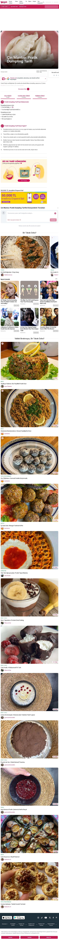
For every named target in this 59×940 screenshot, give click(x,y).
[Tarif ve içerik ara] (43, 2)
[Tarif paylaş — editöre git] (24, 170)
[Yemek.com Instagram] (38, 917)
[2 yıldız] (56, 75)
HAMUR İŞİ (3, 570)
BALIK (2, 854)
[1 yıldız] (54, 75)
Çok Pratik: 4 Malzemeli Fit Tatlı (11, 667)
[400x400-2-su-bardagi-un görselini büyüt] (12, 107)
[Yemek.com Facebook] (53, 917)
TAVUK (2, 270)
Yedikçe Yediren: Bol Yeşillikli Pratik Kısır (14, 383)
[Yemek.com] (4, 2)
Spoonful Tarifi (14, 6)
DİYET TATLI (4, 618)
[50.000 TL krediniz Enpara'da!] (24, 198)
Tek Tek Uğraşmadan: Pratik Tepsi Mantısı (14, 573)
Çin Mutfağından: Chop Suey (10, 272)
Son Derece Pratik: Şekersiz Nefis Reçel (14, 809)
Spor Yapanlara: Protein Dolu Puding (12, 620)
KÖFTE (2, 523)
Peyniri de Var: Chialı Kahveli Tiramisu (13, 762)
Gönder (53, 220)
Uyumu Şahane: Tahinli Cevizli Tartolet (13, 904)
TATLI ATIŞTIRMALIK (6, 476)
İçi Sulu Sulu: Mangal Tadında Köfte (12, 525)
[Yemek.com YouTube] (46, 917)
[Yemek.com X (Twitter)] (50, 917)
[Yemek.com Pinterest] (56, 917)
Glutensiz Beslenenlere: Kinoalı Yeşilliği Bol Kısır (16, 431)
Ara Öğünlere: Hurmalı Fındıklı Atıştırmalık (14, 478)
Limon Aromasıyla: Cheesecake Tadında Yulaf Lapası (18, 715)
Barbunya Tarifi (22, 6)
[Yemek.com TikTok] (41, 917)
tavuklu (3, 85)
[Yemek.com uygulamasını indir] (7, 917)
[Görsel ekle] (55, 213)
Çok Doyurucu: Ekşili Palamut (10, 857)
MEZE (2, 381)
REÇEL (2, 807)
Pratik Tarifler (5, 6)
